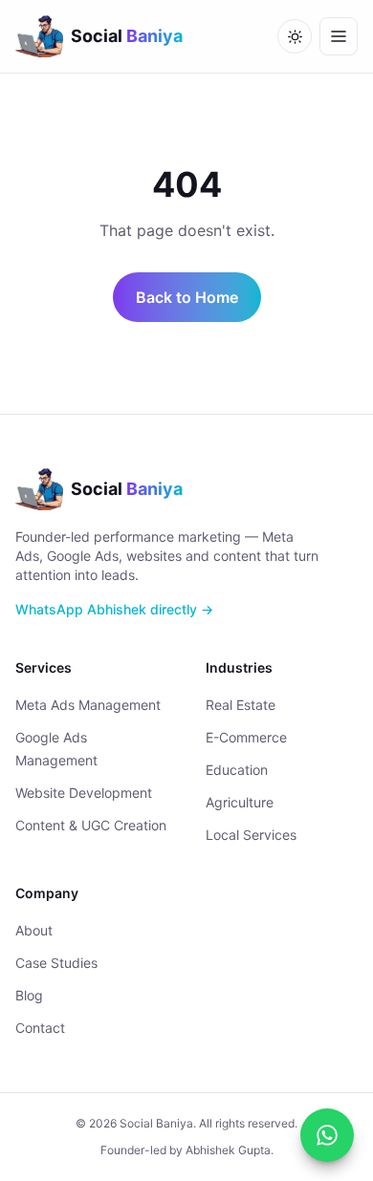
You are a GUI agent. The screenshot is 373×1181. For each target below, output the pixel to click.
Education (237, 770)
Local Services (251, 835)
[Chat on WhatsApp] (327, 1135)
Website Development (83, 792)
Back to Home (187, 297)
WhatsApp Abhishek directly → (114, 609)
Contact (40, 1028)
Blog (29, 995)
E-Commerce (246, 737)
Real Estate (240, 705)
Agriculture (240, 802)
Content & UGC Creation (90, 825)
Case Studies (56, 963)
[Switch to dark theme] (294, 36)
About (34, 930)
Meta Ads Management (88, 705)
